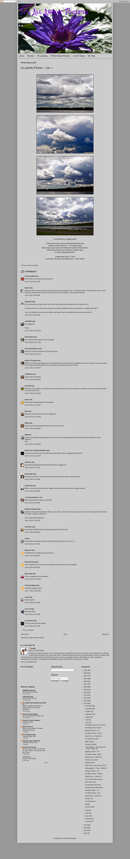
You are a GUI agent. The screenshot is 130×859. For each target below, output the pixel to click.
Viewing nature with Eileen (31, 741)
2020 (85, 687)
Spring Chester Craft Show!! (94, 787)
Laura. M (28, 609)
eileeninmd (28, 485)
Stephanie (28, 301)
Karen (27, 399)
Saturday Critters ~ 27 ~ (92, 790)
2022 (85, 681)
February (88, 818)
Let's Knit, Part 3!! (90, 782)
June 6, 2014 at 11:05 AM (33, 393)
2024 (85, 676)
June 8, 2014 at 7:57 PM (32, 626)
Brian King (28, 573)
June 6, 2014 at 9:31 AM (32, 315)
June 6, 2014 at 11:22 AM (33, 428)
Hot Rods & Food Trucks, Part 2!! (95, 725)
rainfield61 (28, 321)
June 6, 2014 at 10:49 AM (33, 368)
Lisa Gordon (29, 620)
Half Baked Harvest (29, 690)
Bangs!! (87, 804)
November (88, 708)
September (89, 714)
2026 (85, 670)
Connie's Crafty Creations (31, 720)
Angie (27, 597)
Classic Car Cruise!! (91, 760)
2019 (85, 689)
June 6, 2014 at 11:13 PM (33, 579)
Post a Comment (28, 630)
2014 (85, 703)
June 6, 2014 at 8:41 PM (32, 567)
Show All (46, 762)
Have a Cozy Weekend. (29, 758)
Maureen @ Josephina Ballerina (35, 450)
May (86, 810)
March (87, 816)
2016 (85, 698)
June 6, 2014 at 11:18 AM (33, 416)
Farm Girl (28, 386)
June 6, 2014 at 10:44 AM (33, 354)
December (88, 706)
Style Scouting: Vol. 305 (29, 698)
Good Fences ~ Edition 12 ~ (94, 776)
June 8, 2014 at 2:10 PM (32, 614)
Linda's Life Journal (29, 747)
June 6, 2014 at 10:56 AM (33, 379)
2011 (85, 830)
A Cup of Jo (27, 757)
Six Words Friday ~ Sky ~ (93, 793)
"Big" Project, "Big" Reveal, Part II (95, 765)
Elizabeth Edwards (31, 509)
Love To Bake (79, 55)
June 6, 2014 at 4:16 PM (32, 520)
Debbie (33, 648)
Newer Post (25, 634)
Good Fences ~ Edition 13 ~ (94, 757)
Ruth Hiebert (29, 337)
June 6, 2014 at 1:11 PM (32, 467)
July (86, 719)
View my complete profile (29, 662)
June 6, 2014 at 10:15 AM (33, 342)
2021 (85, 684)
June (87, 722)
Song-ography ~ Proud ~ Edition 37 (96, 768)
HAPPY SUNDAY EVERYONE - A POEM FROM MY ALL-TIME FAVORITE (33, 707)
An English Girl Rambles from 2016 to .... (34, 703)
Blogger (73, 838)
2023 (85, 678)
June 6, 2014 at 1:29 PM (32, 491)
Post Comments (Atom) (36, 637)
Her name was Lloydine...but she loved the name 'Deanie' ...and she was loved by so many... (34, 750)
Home (22, 55)
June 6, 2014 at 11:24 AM (33, 444)
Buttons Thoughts (31, 360)
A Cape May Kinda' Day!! (93, 785)
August (87, 717)
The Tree (91, 55)
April (87, 813)
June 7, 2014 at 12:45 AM (33, 591)
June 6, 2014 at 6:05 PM (32, 532)
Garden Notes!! (90, 762)
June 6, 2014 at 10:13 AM (33, 330)
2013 (85, 825)
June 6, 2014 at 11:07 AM (33, 405)
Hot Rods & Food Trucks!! (93, 727)
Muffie (27, 423)
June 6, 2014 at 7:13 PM (32, 544)
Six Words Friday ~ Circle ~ (93, 733)
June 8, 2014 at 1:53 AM (32, 602)
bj (25, 538)
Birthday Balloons (28, 722)
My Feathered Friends (60, 55)
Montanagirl (29, 474)
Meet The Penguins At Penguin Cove (33, 715)
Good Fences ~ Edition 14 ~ (94, 736)
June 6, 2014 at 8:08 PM (32, 555)
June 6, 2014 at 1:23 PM (32, 479)
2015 (85, 701)
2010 (85, 833)
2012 (85, 827)
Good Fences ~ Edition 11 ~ (93, 796)
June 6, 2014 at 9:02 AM (32, 295)
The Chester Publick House (93, 779)
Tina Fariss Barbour (31, 348)
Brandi (27, 288)
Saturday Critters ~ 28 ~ (92, 771)
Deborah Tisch (30, 562)
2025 (85, 673)
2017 (85, 695)
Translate (65, 681)
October (88, 711)
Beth (26, 411)
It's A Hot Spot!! (89, 807)
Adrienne (28, 462)
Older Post (105, 634)
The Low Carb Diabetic (30, 714)
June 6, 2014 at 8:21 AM (32, 281)
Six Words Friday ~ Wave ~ (93, 754)
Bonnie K (28, 550)
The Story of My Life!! (91, 739)
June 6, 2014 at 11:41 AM (33, 456)
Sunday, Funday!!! (90, 744)
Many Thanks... (90, 741)
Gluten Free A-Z (28, 726)
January (88, 821)
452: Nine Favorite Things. (30, 692)
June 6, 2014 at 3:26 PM (32, 503)
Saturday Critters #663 (29, 736)
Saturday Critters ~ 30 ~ (92, 730)
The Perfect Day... (90, 801)
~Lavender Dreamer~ (32, 497)
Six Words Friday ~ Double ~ (94, 773)
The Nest (30, 55)
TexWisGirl (28, 374)
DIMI (26, 434)
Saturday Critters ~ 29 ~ (92, 751)
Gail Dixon (28, 527)
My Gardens (42, 55)
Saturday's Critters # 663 (30, 742)
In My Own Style (28, 696)
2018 (85, 692)
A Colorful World (30, 585)
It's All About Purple (55, 12)
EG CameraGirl (30, 276)
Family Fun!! (89, 798)
